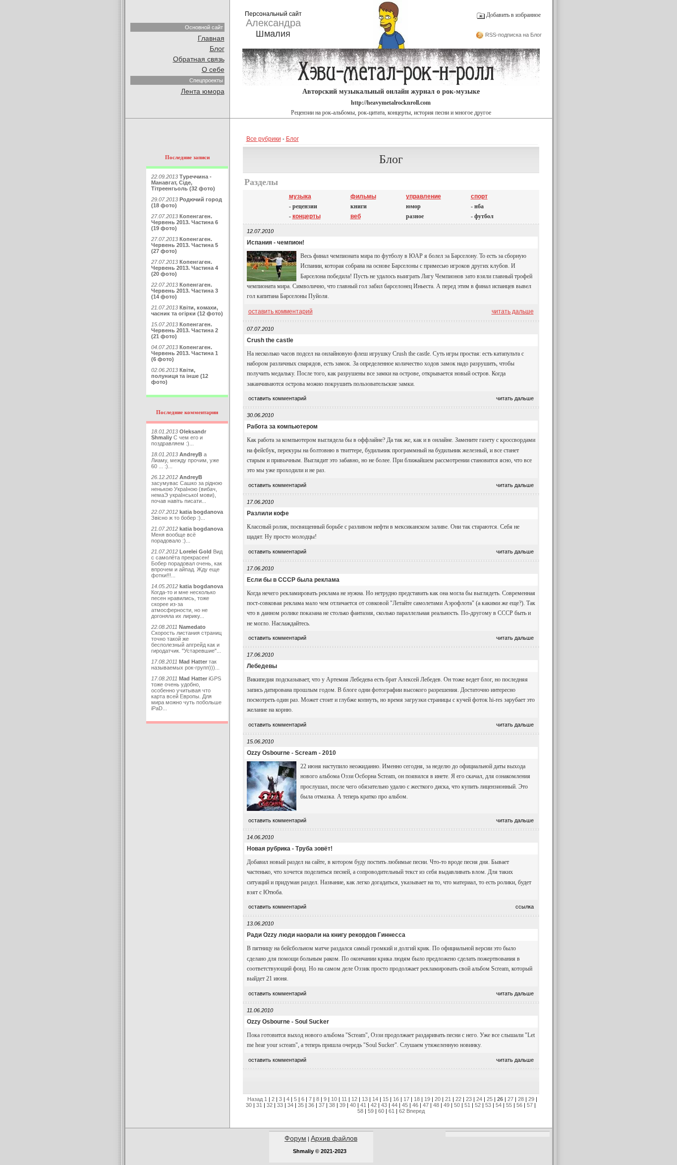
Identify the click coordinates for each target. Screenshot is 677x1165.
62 (402, 1111)
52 (478, 1105)
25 (490, 1099)
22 (458, 1099)
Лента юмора (203, 91)
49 (447, 1105)
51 (467, 1105)
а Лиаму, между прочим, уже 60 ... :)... (185, 460)
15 (386, 1099)
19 (427, 1099)
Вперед (415, 1111)
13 (365, 1099)
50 (457, 1105)
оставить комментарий (280, 311)
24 (479, 1099)
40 (353, 1105)
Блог (217, 49)
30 (249, 1105)
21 (448, 1099)
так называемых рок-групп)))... (185, 665)
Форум (295, 1138)
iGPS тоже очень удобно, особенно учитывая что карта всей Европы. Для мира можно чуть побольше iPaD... (186, 693)
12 (354, 1099)
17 (406, 1099)
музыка (300, 196)
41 (363, 1105)
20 (438, 1099)
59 (371, 1111)
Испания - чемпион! (275, 242)
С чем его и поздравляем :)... (178, 437)
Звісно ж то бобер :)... (187, 515)
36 (311, 1105)
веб (355, 216)
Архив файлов (334, 1138)
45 (405, 1105)
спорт (479, 196)
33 (280, 1105)
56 (519, 1105)
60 (381, 1111)
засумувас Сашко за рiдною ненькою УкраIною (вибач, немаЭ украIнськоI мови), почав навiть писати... (186, 489)
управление (423, 196)
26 (500, 1099)
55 (509, 1105)
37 (322, 1105)
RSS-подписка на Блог (513, 35)
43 (384, 1105)
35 (301, 1105)
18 (417, 1099)
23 (469, 1099)
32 (270, 1105)
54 (499, 1105)
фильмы (363, 196)
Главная (211, 38)
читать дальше (513, 311)
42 (374, 1105)
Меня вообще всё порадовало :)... (187, 535)
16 (396, 1099)
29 (531, 1099)
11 (344, 1099)
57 (530, 1105)
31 (259, 1105)
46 (415, 1105)
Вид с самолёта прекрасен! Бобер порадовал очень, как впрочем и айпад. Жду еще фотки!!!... (187, 563)
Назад (255, 1099)
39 (342, 1105)
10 (334, 1099)
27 (510, 1099)
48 (436, 1105)
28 (521, 1099)
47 (426, 1105)
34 (290, 1105)
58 (360, 1111)
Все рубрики (263, 138)
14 (375, 1099)
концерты (306, 216)
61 (392, 1111)
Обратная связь (199, 59)
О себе (213, 69)
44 (394, 1105)
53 (488, 1105)
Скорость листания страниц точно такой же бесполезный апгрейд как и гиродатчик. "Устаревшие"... (186, 639)
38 (332, 1105)
